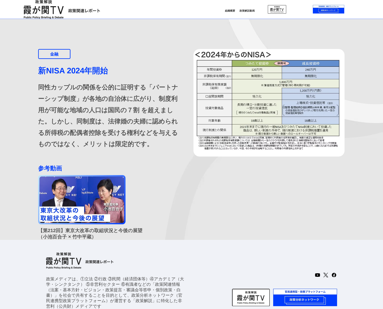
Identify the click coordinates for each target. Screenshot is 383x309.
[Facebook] (334, 275)
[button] (54, 54)
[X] (326, 275)
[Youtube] (317, 275)
